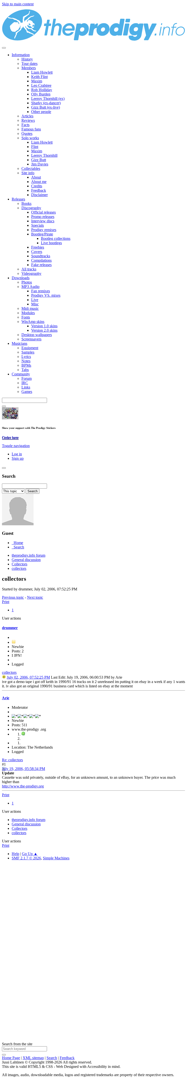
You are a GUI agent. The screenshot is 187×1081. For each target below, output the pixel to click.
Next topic (35, 597)
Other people (41, 112)
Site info (27, 173)
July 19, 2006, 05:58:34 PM (23, 769)
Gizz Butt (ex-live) (45, 107)
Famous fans (31, 129)
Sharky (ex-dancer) (46, 103)
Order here (10, 437)
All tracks (28, 269)
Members (28, 68)
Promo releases (42, 217)
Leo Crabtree (41, 85)
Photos (26, 282)
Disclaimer (39, 195)
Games (26, 391)
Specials (37, 225)
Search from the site (17, 1044)
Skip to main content (18, 4)
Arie (5, 698)
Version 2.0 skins (44, 330)
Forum (26, 378)
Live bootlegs (51, 243)
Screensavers (31, 339)
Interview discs (42, 221)
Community (21, 374)
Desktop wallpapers (36, 335)
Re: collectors (12, 760)
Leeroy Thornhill (44, 155)
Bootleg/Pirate (42, 234)
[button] (16, 446)
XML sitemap (33, 1058)
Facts (25, 125)
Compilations (41, 260)
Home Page (11, 1058)
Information (21, 55)
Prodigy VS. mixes (45, 295)
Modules (28, 313)
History (27, 59)
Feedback (38, 190)
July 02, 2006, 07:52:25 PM (28, 677)
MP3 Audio (30, 287)
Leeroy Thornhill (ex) (48, 98)
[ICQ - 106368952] (23, 734)
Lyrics (26, 357)
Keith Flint (39, 77)
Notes (25, 361)
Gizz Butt (38, 160)
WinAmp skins (32, 322)
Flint (34, 147)
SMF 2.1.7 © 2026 (26, 858)
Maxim (36, 81)
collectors (9, 672)
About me (39, 182)
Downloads (20, 278)
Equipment (29, 348)
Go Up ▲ (29, 854)
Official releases (43, 212)
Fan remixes (40, 291)
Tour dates (29, 63)
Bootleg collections (55, 238)
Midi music (30, 308)
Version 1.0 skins (44, 326)
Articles (27, 116)
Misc (35, 304)
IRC (24, 383)
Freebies (37, 247)
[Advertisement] (93, 919)
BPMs (26, 365)
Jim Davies (39, 164)
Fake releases (41, 265)
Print (5, 602)
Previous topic (13, 597)
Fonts (25, 317)
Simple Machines (56, 858)
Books (26, 203)
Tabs (25, 370)
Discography (31, 208)
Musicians (19, 343)
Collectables (30, 168)
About (36, 177)
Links (25, 387)
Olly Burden (40, 94)
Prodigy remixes (43, 230)
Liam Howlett (42, 72)
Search (52, 1058)
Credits (36, 186)
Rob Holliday (41, 90)
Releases (18, 199)
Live (34, 300)
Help (15, 854)
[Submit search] (4, 1054)
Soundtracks (40, 256)
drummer (10, 628)
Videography (31, 273)
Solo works (30, 138)
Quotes (26, 133)
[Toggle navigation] (4, 48)
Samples (27, 352)
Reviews (28, 120)
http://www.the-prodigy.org (23, 786)
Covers (36, 252)
